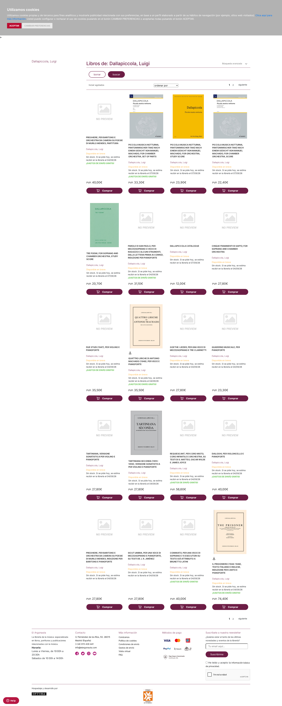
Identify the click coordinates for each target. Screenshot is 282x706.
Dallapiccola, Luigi (94, 149)
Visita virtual (124, 651)
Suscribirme (216, 654)
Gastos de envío (126, 647)
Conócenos (124, 637)
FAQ (121, 654)
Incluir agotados (96, 85)
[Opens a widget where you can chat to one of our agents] (11, 701)
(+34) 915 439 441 (84, 644)
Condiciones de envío (129, 644)
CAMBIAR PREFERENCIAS (37, 25)
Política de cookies (128, 640)
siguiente (242, 84)
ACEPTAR (14, 25)
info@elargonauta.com (86, 647)
